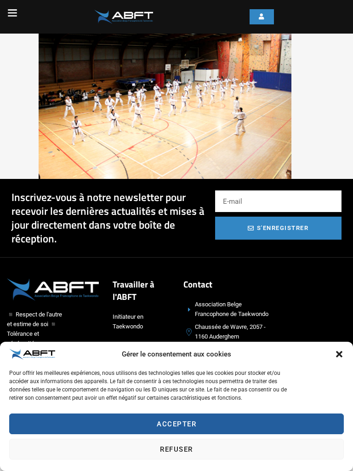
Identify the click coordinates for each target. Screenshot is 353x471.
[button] (339, 354)
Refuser (176, 449)
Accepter (176, 424)
